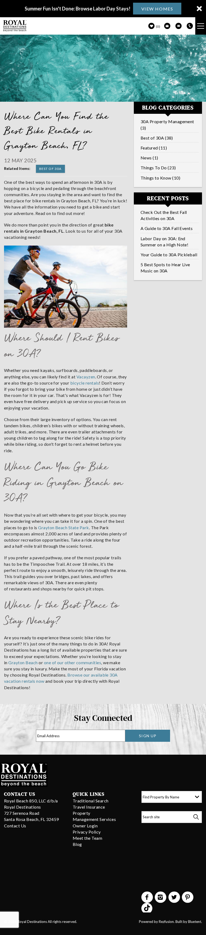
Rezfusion (166, 921)
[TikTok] (147, 907)
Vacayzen (85, 376)
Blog (77, 844)
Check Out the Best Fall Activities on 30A (164, 215)
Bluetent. (195, 921)
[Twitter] (174, 897)
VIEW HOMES (157, 8)
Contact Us (15, 825)
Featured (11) (154, 147)
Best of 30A (50, 169)
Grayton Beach (23, 662)
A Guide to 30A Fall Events (167, 228)
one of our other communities (72, 662)
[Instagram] (161, 897)
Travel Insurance (89, 806)
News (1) (149, 157)
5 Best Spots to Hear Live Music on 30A (165, 267)
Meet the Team (87, 838)
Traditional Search (91, 800)
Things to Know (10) (160, 177)
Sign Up (148, 735)
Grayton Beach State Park (63, 527)
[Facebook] (147, 897)
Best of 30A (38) (157, 137)
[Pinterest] (188, 897)
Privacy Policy (87, 831)
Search (196, 817)
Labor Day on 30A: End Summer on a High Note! (165, 241)
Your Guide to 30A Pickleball (169, 254)
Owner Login (85, 825)
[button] (103, 8)
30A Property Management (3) (167, 124)
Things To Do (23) (158, 167)
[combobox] (171, 797)
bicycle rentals (84, 382)
